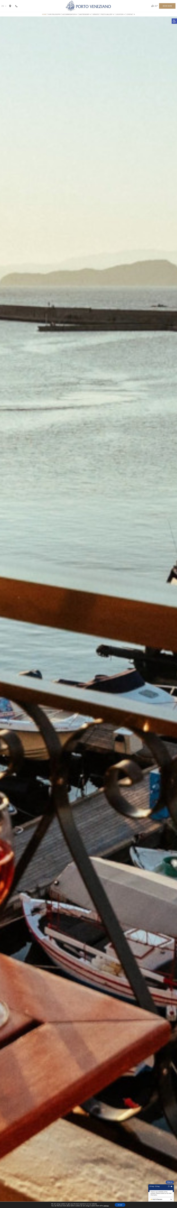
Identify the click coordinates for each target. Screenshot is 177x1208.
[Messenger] (168, 1186)
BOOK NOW (167, 6)
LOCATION (119, 14)
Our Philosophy (54, 14)
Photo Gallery (106, 14)
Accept (120, 1205)
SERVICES (96, 14)
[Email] (171, 1186)
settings (106, 1206)
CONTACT (130, 14)
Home (44, 14)
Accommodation (69, 14)
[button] (174, 21)
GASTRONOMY (84, 14)
